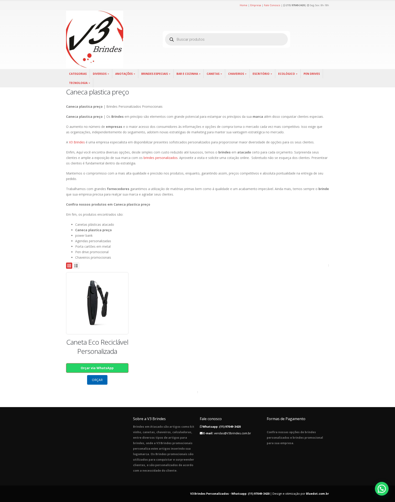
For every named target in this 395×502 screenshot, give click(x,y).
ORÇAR (97, 380)
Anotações (124, 74)
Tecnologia (78, 83)
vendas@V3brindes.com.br (232, 433)
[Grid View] (69, 266)
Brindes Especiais (154, 74)
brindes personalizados (161, 158)
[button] (382, 489)
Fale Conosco (272, 5)
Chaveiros (236, 74)
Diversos (100, 74)
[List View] (76, 266)
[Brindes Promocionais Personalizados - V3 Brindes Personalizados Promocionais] (94, 39)
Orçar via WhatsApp (97, 368)
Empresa (255, 5)
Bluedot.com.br (317, 494)
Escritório (261, 74)
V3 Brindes (77, 142)
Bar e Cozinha (187, 74)
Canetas (213, 74)
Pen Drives (312, 74)
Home (243, 5)
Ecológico (286, 74)
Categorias (78, 74)
